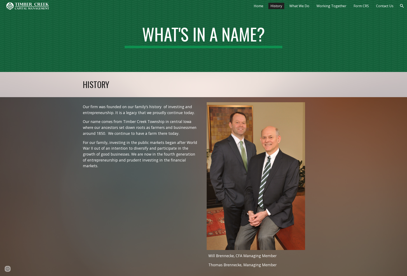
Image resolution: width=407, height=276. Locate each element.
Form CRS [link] (361, 6)
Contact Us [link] (384, 6)
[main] (203, 36)
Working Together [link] (331, 6)
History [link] (276, 6)
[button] (402, 6)
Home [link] (258, 6)
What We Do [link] (299, 6)
